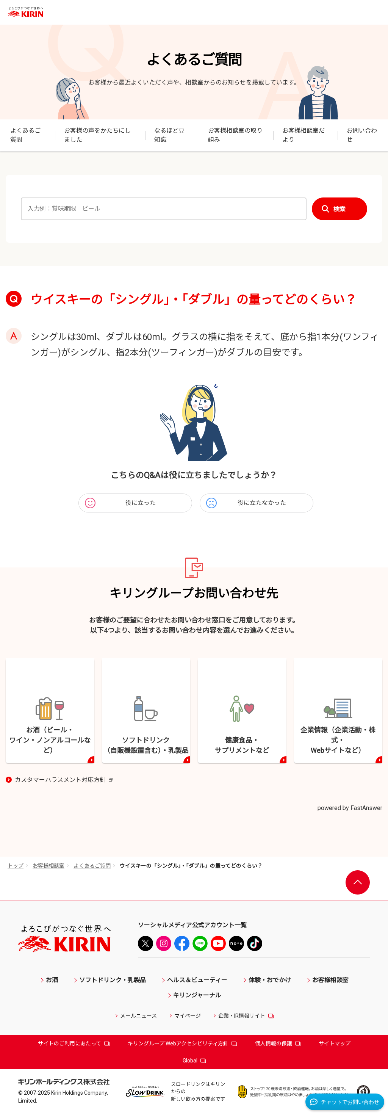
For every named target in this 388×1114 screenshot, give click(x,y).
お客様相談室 (48, 866)
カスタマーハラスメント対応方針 (64, 780)
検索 (339, 209)
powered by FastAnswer (350, 808)
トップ (15, 866)
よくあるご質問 (92, 866)
